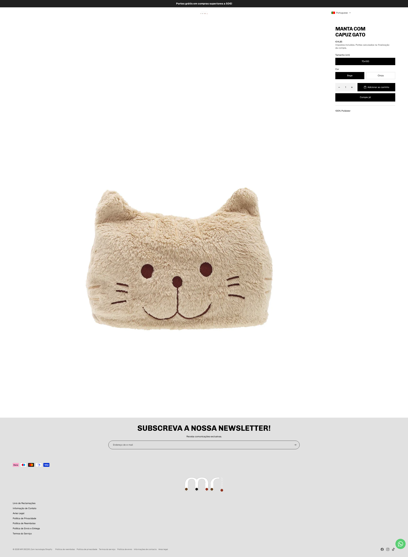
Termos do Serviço (22, 533)
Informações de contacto (145, 549)
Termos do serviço (107, 549)
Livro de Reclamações (24, 503)
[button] (341, 12)
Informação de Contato (24, 508)
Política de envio (124, 549)
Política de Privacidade (24, 518)
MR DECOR (25, 549)
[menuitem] (17, 12)
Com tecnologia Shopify (41, 549)
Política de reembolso (65, 549)
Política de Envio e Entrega (26, 528)
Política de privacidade (87, 549)
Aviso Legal (18, 513)
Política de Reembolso (24, 523)
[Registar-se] (295, 445)
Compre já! (365, 97)
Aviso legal (163, 549)
